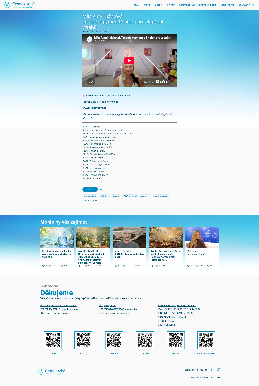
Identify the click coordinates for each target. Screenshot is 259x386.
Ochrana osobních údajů (196, 370)
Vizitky (171, 5)
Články (158, 5)
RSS (218, 377)
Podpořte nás (187, 5)
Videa (147, 5)
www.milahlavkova (92, 108)
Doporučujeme (207, 5)
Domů (137, 5)
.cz (104, 108)
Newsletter (227, 5)
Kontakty (244, 5)
